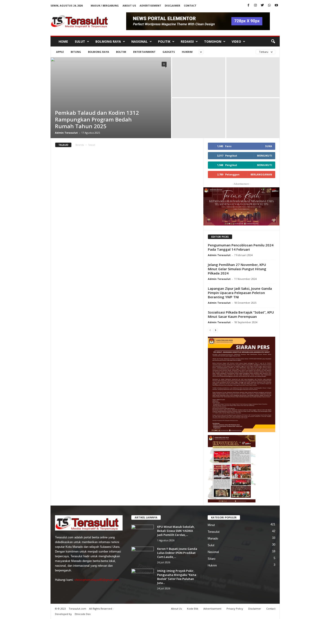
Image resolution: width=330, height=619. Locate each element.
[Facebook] (248, 5)
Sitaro (211, 558)
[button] (273, 41)
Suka (268, 146)
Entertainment (144, 51)
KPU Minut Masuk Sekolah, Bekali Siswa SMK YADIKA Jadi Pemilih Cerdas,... (176, 531)
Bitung (76, 51)
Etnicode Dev (83, 614)
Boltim (121, 51)
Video (236, 41)
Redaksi (187, 41)
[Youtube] (276, 5)
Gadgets (169, 51)
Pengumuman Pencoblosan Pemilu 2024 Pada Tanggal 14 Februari (240, 247)
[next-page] (215, 330)
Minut (211, 525)
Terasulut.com (77, 608)
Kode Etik (192, 608)
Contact (190, 5)
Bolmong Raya (108, 41)
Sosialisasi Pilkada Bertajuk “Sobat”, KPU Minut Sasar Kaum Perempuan (241, 314)
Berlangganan (261, 174)
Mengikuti (264, 155)
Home (63, 41)
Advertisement (150, 5)
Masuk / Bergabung (105, 5)
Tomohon (212, 41)
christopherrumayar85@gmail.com (97, 579)
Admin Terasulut (66, 132)
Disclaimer (172, 5)
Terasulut (214, 531)
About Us (129, 5)
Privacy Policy (235, 608)
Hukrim (187, 51)
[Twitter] (262, 5)
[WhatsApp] (269, 5)
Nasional (139, 41)
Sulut (80, 41)
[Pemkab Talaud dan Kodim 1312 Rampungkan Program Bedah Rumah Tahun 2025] (111, 97)
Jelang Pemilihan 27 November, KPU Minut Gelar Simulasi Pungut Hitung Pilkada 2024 (237, 268)
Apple (60, 51)
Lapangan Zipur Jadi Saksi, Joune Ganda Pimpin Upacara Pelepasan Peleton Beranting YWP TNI (240, 292)
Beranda (79, 144)
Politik (164, 41)
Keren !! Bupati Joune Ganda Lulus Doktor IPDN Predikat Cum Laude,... (177, 553)
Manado (213, 538)
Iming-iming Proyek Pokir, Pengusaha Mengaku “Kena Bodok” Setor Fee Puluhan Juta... (176, 577)
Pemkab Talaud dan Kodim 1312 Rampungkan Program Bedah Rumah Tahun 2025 (97, 119)
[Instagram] (255, 5)
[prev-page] (210, 330)
